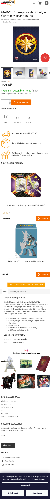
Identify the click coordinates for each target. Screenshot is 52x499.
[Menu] (46, 3)
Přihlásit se (8, 445)
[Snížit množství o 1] (10, 103)
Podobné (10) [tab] (14, 291)
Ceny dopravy (6, 404)
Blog (2, 410)
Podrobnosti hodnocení (30, 20)
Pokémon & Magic (19, 339)
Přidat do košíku (23, 102)
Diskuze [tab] (23, 291)
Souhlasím (37, 493)
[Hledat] (33, 3)
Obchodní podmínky (8, 401)
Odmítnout (13, 493)
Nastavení (25, 485)
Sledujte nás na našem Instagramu (26, 353)
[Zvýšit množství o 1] (10, 101)
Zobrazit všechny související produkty (26, 285)
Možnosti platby (7, 407)
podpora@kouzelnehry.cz (14, 457)
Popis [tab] (5, 291)
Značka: (10, 22)
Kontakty (4, 413)
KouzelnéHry (9, 461)
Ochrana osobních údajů (10, 416)
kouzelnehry (9, 464)
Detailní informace (7, 108)
